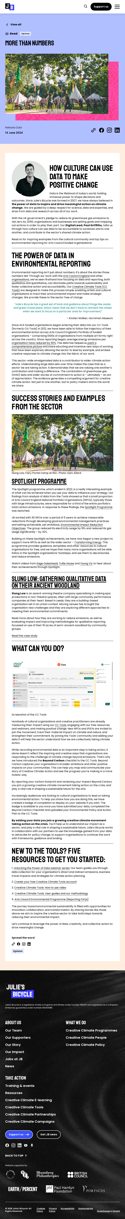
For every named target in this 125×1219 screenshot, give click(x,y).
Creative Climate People (86, 1037)
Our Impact (14, 1052)
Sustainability (85, 1208)
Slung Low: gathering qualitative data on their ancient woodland (59, 582)
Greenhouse (103, 1211)
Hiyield (116, 1211)
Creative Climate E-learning (28, 1100)
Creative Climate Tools (24, 1107)
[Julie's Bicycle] (9, 6)
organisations (20, 279)
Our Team (13, 1030)
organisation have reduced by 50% (34, 343)
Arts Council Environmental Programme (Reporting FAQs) (51, 899)
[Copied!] (93, 130)
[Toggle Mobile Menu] (117, 6)
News (9, 1066)
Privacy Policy (53, 1209)
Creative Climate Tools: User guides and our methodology (51, 893)
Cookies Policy (41, 1209)
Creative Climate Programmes (91, 1030)
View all (15, 24)
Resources (13, 1093)
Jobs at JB (14, 1059)
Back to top (14, 1155)
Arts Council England (76, 276)
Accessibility (67, 1208)
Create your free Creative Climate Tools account (45, 882)
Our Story (13, 1044)
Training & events (20, 1085)
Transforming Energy (87, 542)
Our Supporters (18, 1037)
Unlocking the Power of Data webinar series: (42, 868)
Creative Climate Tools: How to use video (40, 887)
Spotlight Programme (98, 507)
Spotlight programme (39, 481)
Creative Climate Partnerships (30, 1114)
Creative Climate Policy (85, 1044)
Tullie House (66, 563)
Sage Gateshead (47, 563)
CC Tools (60, 725)
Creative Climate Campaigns (30, 1121)
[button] (86, 6)
